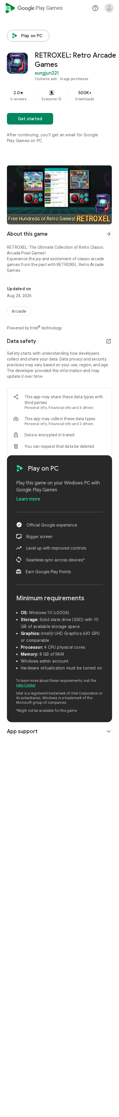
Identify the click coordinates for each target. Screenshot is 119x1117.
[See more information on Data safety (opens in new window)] (109, 341)
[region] (59, 95)
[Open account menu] (109, 8)
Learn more (28, 499)
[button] (60, 99)
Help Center (26, 685)
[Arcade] (19, 311)
